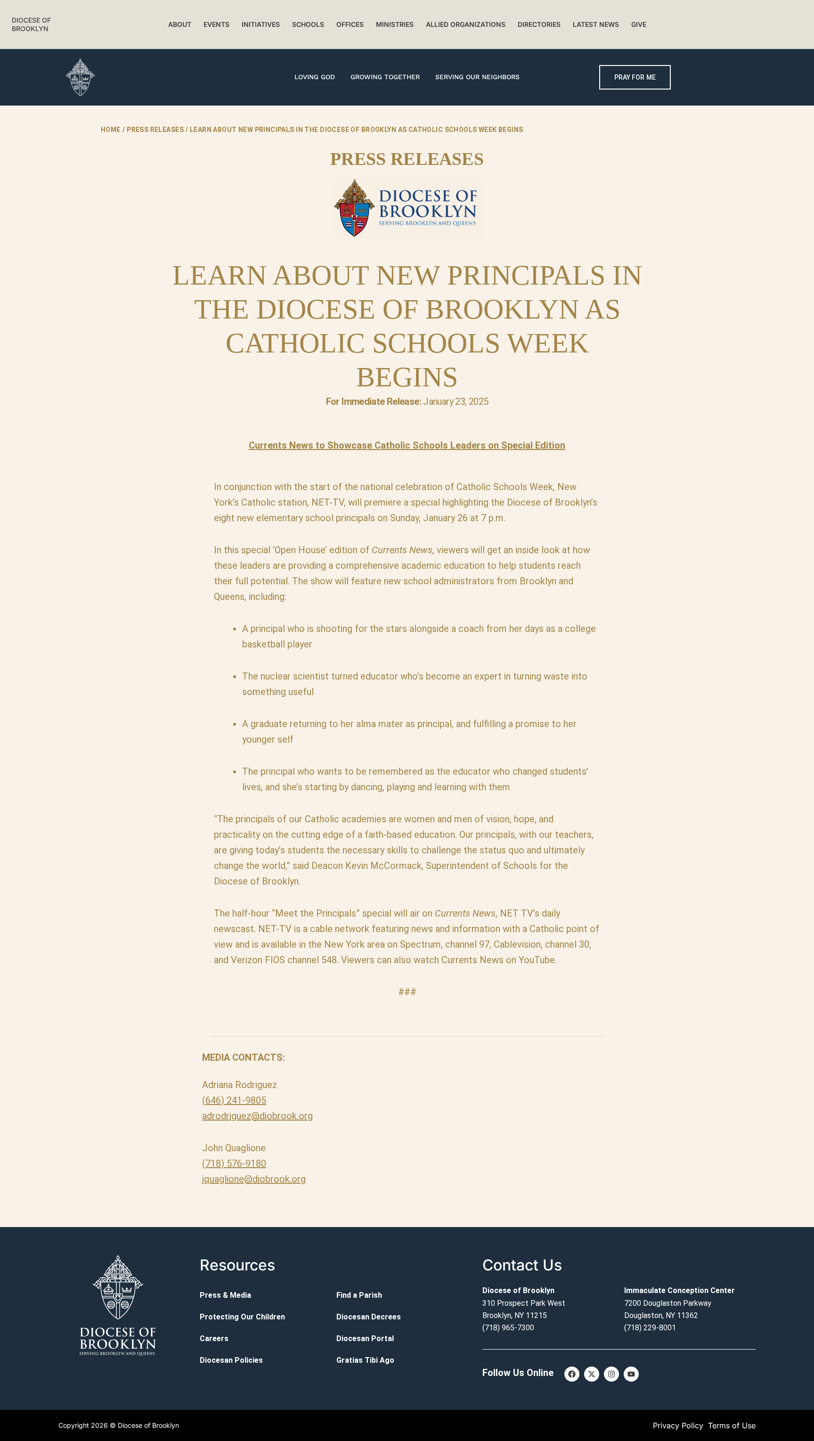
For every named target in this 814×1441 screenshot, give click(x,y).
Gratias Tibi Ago (365, 1360)
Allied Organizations (465, 24)
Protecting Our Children (242, 1316)
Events (216, 24)
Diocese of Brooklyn (31, 24)
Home (111, 129)
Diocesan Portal (365, 1338)
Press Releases (155, 129)
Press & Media (225, 1295)
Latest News (596, 24)
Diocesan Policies (231, 1360)
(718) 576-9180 (234, 1163)
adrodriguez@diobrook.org (257, 1116)
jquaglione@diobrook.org (254, 1179)
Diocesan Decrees (368, 1316)
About (179, 24)
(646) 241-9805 (234, 1100)
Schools (308, 24)
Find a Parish (359, 1295)
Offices (350, 24)
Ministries (395, 24)
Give (638, 24)
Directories (539, 24)
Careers (214, 1338)
